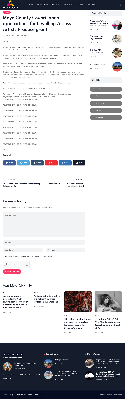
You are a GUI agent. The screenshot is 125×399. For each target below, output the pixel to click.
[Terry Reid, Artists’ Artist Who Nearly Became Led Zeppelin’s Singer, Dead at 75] (108, 301)
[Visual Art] (106, 89)
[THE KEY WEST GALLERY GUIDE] (117, 53)
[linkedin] (13, 354)
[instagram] (21, 354)
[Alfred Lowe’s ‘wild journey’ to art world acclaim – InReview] (117, 25)
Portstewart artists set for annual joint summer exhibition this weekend (47, 299)
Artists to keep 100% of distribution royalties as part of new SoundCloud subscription (108, 374)
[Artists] (106, 96)
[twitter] (9, 354)
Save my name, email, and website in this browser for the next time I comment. (29, 256)
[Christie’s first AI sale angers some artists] (7, 366)
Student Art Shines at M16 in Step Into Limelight (21, 375)
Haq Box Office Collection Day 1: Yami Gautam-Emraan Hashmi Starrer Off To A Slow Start (108, 362)
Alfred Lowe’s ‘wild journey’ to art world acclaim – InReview (99, 23)
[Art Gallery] (106, 110)
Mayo (19, 47)
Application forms (9, 83)
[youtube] (17, 354)
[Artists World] (10, 4)
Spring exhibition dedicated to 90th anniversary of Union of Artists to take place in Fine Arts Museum (15, 302)
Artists (7, 12)
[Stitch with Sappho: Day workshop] (117, 39)
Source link (7, 155)
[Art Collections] (106, 117)
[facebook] (4, 354)
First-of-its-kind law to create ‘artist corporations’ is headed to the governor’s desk (67, 373)
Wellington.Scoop (97, 65)
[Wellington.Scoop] (117, 67)
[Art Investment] (106, 103)
